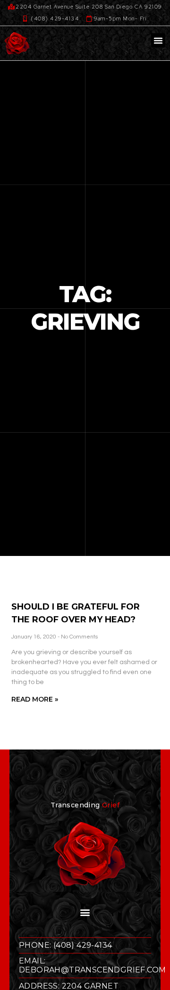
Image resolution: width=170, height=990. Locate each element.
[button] (158, 40)
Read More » (34, 699)
